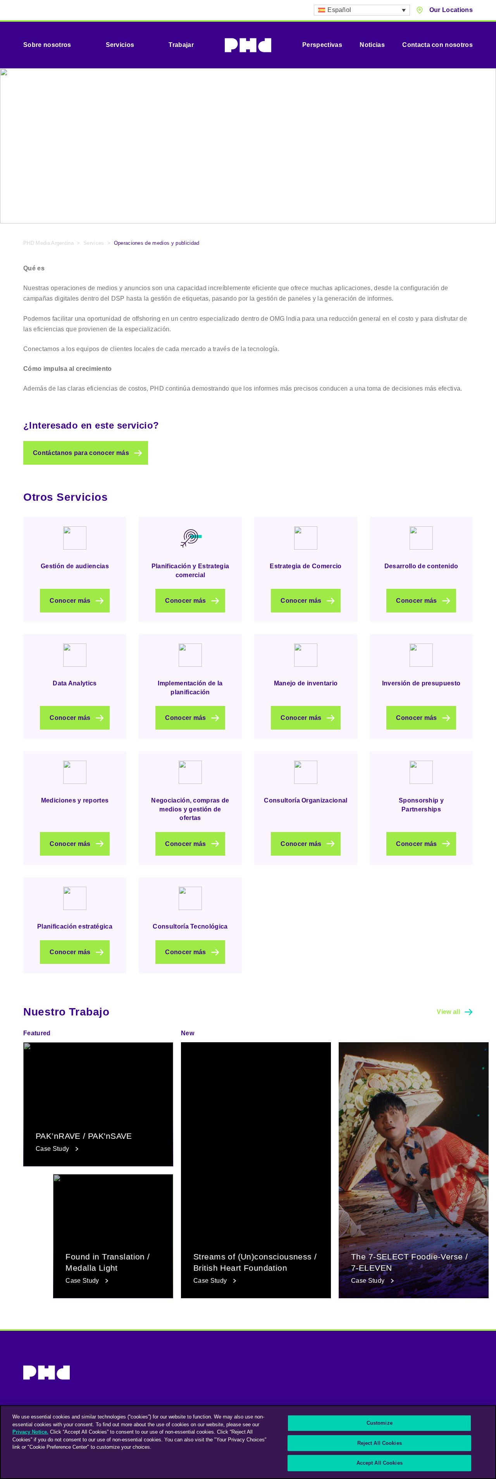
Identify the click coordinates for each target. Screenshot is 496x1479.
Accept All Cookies (379, 1463)
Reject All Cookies (379, 1443)
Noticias (372, 45)
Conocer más (70, 600)
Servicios (120, 45)
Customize (380, 1423)
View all (448, 1011)
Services (93, 243)
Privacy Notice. (30, 1432)
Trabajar (181, 45)
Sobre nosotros (47, 45)
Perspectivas (322, 45)
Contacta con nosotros (437, 45)
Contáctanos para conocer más (81, 453)
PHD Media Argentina (48, 243)
